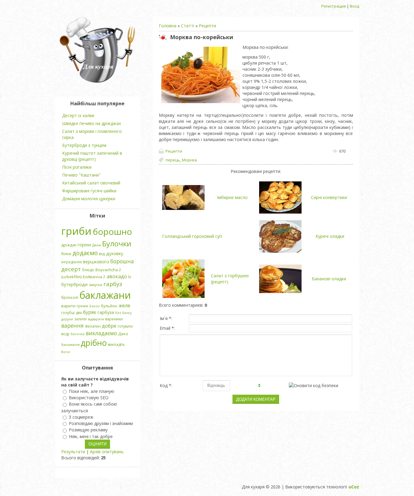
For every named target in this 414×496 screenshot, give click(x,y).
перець (172, 160)
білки (66, 253)
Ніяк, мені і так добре (91, 436)
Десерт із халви (78, 115)
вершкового (96, 261)
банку (127, 313)
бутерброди (74, 284)
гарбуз (112, 284)
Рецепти (207, 26)
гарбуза (106, 312)
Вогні (65, 352)
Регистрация (333, 6)
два (79, 312)
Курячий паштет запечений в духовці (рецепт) (92, 156)
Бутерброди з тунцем (84, 145)
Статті (187, 26)
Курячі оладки (330, 236)
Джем (96, 245)
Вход (354, 6)
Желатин (93, 326)
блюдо (88, 269)
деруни (67, 319)
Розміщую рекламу (88, 430)
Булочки (116, 243)
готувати (125, 326)
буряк (89, 312)
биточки (78, 334)
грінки (82, 306)
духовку (114, 253)
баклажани (105, 295)
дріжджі (68, 245)
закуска (95, 284)
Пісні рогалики (77, 167)
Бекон (94, 306)
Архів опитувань (107, 451)
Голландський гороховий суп (192, 236)
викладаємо (101, 333)
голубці (68, 312)
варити (68, 306)
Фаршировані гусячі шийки (89, 191)
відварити (96, 319)
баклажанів (70, 344)
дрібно (94, 342)
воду (65, 333)
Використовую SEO (89, 397)
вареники (114, 319)
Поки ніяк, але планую (91, 391)
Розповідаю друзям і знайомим (101, 423)
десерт (71, 269)
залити (80, 319)
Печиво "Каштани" (81, 175)
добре (109, 325)
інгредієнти (71, 262)
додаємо (85, 253)
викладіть (116, 344)
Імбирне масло (232, 197)
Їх (129, 276)
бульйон (109, 306)
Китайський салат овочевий (91, 183)
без (118, 313)
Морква (189, 160)
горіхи (84, 244)
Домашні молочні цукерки (88, 198)
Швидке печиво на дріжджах (91, 123)
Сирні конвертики (329, 197)
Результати (73, 451)
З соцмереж (81, 417)
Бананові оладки (329, 279)
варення (72, 325)
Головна (167, 26)
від (102, 253)
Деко (123, 333)
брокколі (69, 297)
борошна (122, 261)
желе (124, 305)
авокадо (117, 276)
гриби (76, 231)
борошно (112, 231)
